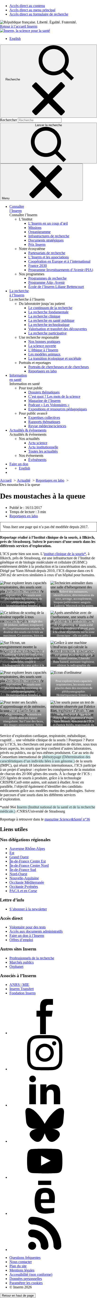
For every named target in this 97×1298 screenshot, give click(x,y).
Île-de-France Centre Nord (29, 865)
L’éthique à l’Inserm (43, 350)
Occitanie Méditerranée (26, 882)
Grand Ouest (18, 857)
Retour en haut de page (18, 1295)
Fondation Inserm (22, 993)
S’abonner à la (28, 909)
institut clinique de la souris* (65, 554)
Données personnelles (25, 1279)
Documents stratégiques (46, 240)
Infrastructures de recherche (48, 236)
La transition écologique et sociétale (54, 358)
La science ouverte (42, 346)
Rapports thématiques (44, 422)
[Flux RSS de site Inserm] (44, 1250)
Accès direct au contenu (27, 6)
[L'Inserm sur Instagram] (44, 1069)
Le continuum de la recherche (50, 308)
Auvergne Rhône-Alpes (27, 849)
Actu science (37, 443)
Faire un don (18, 464)
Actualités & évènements (27, 430)
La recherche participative (47, 333)
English (15, 39)
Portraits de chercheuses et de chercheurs (58, 367)
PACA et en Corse (23, 891)
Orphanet (16, 967)
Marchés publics (21, 962)
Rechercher (9, 120)
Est (11, 853)
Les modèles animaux (44, 354)
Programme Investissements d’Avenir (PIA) (60, 270)
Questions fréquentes (24, 1258)
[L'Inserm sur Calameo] (44, 1213)
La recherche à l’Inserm (19, 293)
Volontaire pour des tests (27, 927)
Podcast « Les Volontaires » (48, 405)
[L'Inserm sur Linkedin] (44, 1105)
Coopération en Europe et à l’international (59, 261)
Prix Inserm (36, 244)
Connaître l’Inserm (16, 208)
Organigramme (39, 232)
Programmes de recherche (47, 278)
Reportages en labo (42, 371)
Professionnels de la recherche (31, 958)
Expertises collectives (44, 418)
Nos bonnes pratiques (44, 342)
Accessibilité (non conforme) (30, 1274)
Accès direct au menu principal (32, 10)
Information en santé (18, 377)
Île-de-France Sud (22, 870)
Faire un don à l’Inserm (26, 936)
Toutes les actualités (43, 451)
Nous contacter (20, 1262)
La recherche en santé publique (51, 320)
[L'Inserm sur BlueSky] (44, 1141)
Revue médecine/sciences (47, 426)
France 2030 (37, 266)
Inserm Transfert (21, 989)
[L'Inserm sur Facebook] (44, 1033)
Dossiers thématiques (44, 392)
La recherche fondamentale (48, 312)
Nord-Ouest (18, 874)
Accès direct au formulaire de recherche (38, 14)
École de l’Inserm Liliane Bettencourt (56, 287)
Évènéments (37, 460)
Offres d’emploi (21, 940)
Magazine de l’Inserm (44, 401)
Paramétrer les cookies (26, 1283)
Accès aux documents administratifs (36, 931)
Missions (34, 228)
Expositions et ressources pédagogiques (57, 409)
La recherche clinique (44, 316)
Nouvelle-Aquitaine (24, 878)
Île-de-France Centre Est (27, 861)
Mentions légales (21, 1270)
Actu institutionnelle (43, 447)
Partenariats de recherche (46, 253)
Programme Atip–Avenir (46, 282)
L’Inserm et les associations (48, 257)
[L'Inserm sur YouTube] (44, 1177)
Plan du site (18, 1266)
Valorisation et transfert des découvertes (57, 329)
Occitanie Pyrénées (23, 887)
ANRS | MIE (19, 985)
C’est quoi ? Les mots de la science (54, 396)
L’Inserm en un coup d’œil (48, 223)
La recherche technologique (48, 325)
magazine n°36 (67, 819)
